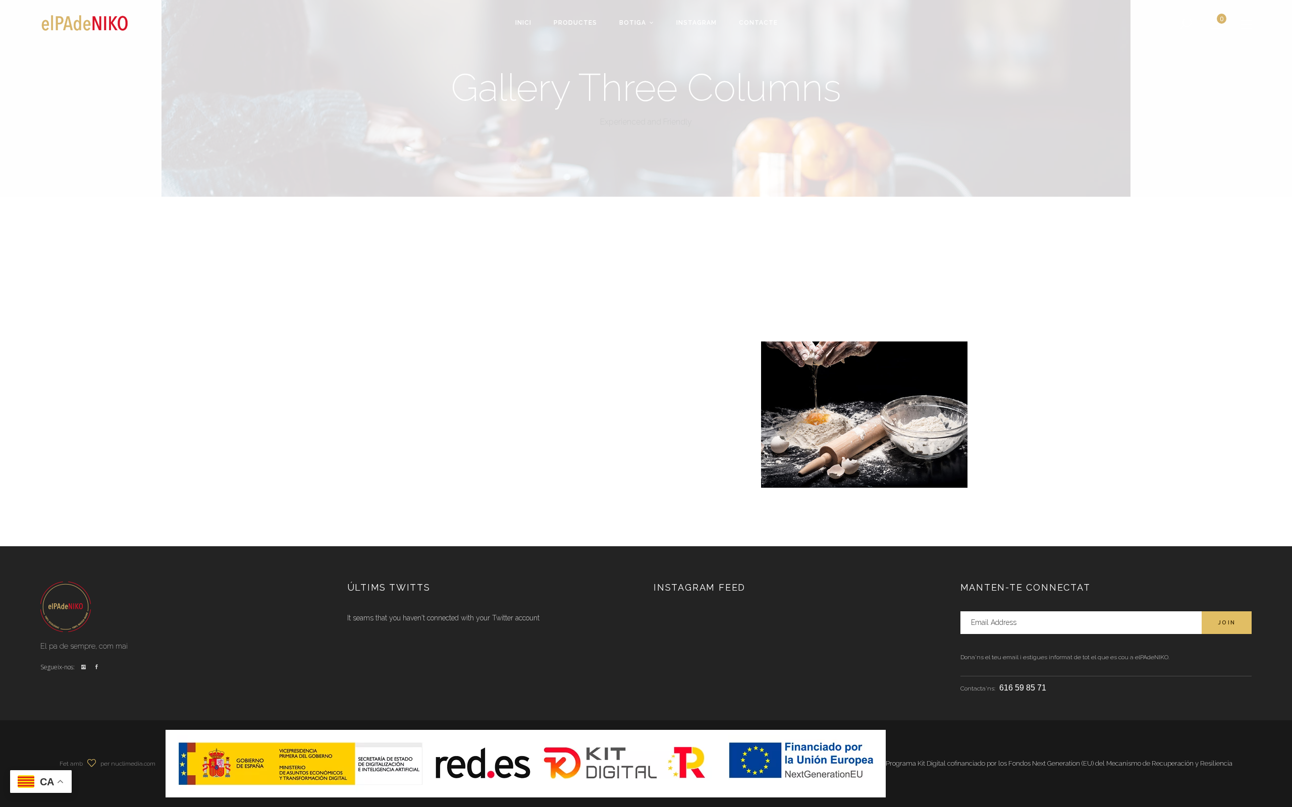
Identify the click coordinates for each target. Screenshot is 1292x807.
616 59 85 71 (1022, 687)
